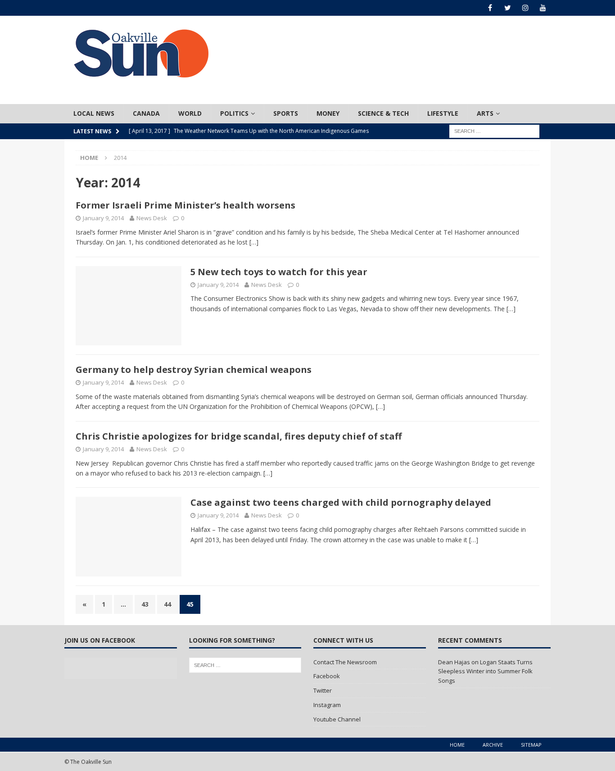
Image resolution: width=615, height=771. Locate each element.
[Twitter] (508, 8)
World (190, 113)
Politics (234, 113)
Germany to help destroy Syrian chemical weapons (194, 369)
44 (167, 604)
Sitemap (531, 744)
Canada (146, 113)
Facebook (326, 676)
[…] (253, 242)
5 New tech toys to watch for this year (278, 272)
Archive (493, 744)
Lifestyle (442, 113)
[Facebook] (490, 8)
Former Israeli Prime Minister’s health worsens (185, 205)
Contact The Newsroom (345, 662)
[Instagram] (525, 8)
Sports (285, 113)
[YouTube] (543, 8)
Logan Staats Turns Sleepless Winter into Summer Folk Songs (485, 671)
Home (457, 744)
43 (145, 604)
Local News (93, 113)
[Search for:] (494, 130)
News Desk (151, 218)
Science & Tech (383, 113)
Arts (485, 113)
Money (328, 113)
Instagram (327, 705)
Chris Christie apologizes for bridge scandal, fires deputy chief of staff (239, 436)
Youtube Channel (337, 719)
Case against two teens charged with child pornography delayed (340, 502)
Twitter (322, 690)
